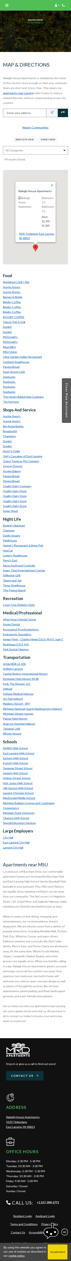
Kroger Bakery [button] (12, 471)
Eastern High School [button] (15, 758)
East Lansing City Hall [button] (16, 842)
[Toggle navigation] (6, 5)
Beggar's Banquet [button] (14, 525)
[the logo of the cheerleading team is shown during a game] (18, 1050)
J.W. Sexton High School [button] (18, 788)
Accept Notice (57, 1251)
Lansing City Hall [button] (13, 847)
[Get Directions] (63, 113)
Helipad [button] (7, 688)
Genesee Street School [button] (17, 768)
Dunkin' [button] (7, 327)
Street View (49, 139)
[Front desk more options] (64, 1232)
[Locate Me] (52, 113)
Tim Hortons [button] (11, 401)
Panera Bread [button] (11, 366)
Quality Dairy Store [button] (15, 491)
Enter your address (19, 113)
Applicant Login (45, 1216)
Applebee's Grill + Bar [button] (16, 282)
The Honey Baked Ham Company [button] (23, 396)
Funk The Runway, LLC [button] (17, 683)
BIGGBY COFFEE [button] (13, 317)
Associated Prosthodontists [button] (21, 629)
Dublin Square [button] (11, 535)
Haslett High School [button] (15, 773)
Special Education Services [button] (19, 823)
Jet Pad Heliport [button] (13, 698)
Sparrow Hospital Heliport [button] (19, 723)
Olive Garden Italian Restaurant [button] (22, 356)
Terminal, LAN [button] (11, 728)
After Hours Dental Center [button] (19, 619)
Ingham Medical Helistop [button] (18, 693)
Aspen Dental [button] (11, 624)
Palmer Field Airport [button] (15, 718)
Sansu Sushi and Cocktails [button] (19, 565)
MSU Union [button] (10, 352)
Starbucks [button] (9, 377)
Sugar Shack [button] (10, 511)
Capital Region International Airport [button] (25, 673)
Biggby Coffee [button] (12, 302)
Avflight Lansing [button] (13, 668)
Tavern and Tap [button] (12, 580)
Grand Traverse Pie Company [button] (21, 461)
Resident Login (22, 1216)
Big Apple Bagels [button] (13, 426)
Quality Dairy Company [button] (17, 486)
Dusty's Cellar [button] (11, 451)
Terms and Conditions (24, 1224)
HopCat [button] (8, 550)
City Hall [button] (8, 837)
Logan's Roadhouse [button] (15, 555)
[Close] (52, 185)
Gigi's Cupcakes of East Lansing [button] (22, 456)
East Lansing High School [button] (18, 753)
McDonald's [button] (10, 337)
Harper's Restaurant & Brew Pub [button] (23, 545)
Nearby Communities (35, 127)
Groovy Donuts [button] (12, 466)
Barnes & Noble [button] (12, 297)
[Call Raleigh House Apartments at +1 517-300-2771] (64, 5)
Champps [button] (9, 530)
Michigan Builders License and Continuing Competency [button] (28, 805)
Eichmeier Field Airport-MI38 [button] (20, 678)
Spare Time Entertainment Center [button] (24, 570)
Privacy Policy (49, 1224)
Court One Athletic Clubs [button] (19, 604)
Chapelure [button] (9, 436)
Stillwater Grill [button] (11, 575)
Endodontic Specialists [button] (17, 634)
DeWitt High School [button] (15, 748)
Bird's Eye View (26, 139)
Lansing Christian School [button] (18, 793)
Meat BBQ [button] (9, 347)
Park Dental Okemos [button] (16, 649)
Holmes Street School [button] (16, 778)
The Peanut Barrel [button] (14, 590)
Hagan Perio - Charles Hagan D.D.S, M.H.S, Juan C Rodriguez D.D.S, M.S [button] (33, 642)
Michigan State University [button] (19, 813)
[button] (57, 5)
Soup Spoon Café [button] (14, 371)
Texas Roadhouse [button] (14, 585)
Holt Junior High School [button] (17, 783)
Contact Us (22, 1075)
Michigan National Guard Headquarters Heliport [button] (32, 708)
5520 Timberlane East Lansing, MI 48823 (37, 236)
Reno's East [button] (10, 560)
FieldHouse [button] (10, 540)
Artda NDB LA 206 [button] (14, 664)
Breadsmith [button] (10, 431)
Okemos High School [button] (16, 818)
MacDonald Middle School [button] (19, 798)
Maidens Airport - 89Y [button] (16, 703)
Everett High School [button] (15, 763)
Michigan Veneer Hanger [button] (18, 713)
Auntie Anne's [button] (12, 287)
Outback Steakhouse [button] (16, 362)
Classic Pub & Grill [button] (14, 322)
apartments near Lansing (18, 93)
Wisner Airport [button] (12, 733)
